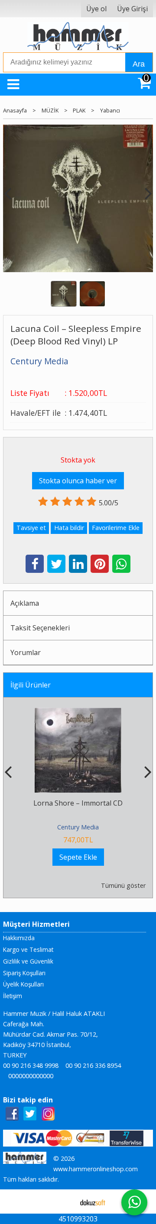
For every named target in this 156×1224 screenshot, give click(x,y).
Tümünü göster (123, 885)
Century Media (78, 827)
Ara (139, 64)
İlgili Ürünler (30, 685)
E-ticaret (64, 1201)
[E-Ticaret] (93, 1201)
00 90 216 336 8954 (93, 1065)
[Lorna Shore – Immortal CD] (78, 713)
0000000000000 (30, 1076)
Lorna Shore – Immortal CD (78, 803)
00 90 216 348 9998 (30, 1065)
